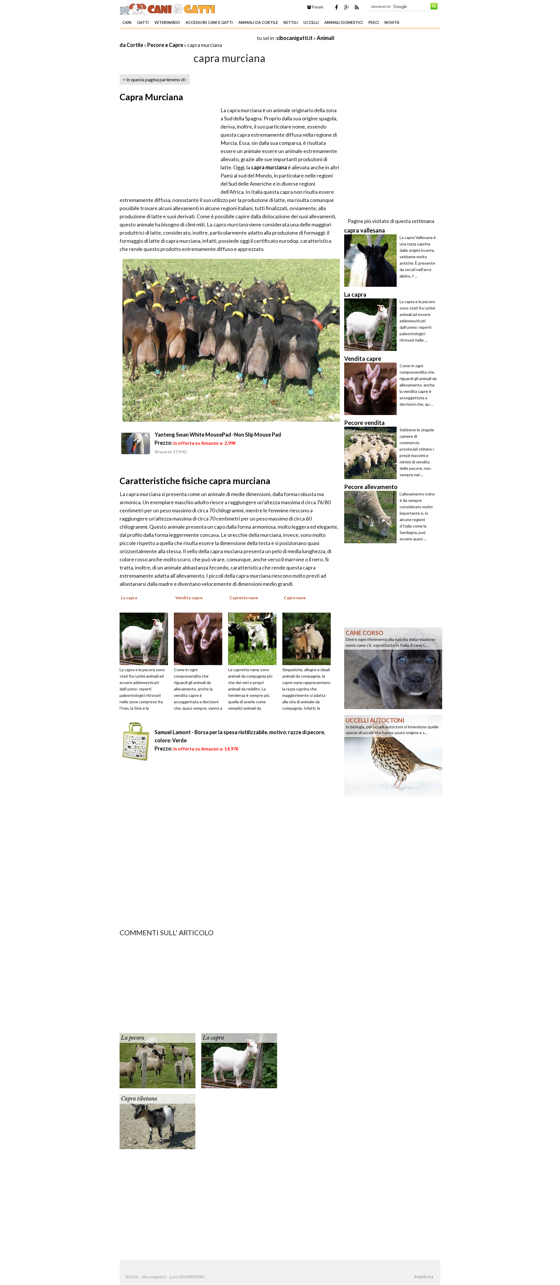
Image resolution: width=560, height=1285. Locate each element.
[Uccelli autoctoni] (393, 755)
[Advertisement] (188, 38)
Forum (317, 7)
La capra (213, 1038)
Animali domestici (343, 22)
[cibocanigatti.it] (168, 8)
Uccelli (311, 22)
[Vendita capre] (200, 638)
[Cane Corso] (393, 668)
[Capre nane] (308, 638)
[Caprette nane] (254, 638)
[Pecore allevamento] (372, 517)
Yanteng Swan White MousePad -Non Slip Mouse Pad (218, 434)
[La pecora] (157, 1060)
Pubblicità (423, 1277)
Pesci (373, 22)
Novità (391, 22)
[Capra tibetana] (157, 1121)
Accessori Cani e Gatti (209, 22)
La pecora (132, 1038)
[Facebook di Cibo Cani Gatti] (336, 7)
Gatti (143, 22)
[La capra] (146, 638)
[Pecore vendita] (372, 453)
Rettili (291, 22)
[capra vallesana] (372, 260)
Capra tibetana (139, 1099)
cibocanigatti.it (294, 38)
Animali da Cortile (258, 22)
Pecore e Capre (165, 45)
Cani (127, 22)
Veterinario (167, 22)
